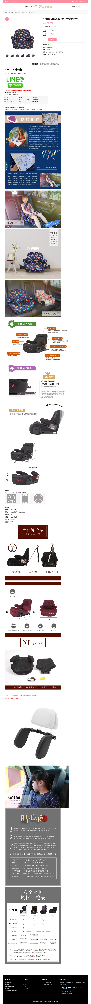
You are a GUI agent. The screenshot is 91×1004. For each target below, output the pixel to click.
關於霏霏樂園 (8, 982)
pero (47, 52)
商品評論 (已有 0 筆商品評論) (49, 64)
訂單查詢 (25, 986)
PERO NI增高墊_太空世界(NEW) (28, 12)
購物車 (77, 1)
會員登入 (25, 982)
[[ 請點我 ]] (17, 698)
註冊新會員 (25, 984)
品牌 (12, 12)
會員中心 (72, 1)
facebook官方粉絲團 (46, 982)
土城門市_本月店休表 (10, 988)
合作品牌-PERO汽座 (9, 986)
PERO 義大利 (17, 12)
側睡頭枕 (14, 92)
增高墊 (55, 52)
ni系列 (67, 52)
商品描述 (35, 64)
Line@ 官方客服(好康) (47, 984)
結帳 (81, 1)
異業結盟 (7, 984)
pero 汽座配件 (44, 30)
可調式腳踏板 (15, 94)
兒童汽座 (51, 52)
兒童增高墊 (60, 52)
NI (64, 52)
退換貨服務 (25, 988)
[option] (7, 55)
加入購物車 (52, 39)
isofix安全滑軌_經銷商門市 (11, 990)
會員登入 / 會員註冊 (76, 6)
